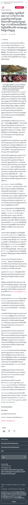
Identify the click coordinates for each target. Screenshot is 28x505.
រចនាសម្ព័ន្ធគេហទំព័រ (21, 489)
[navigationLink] (3, 7)
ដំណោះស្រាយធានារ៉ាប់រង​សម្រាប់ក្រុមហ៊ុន (10, 447)
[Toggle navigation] (26, 7)
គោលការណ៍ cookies (7, 497)
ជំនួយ (2, 451)
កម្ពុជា (3, 457)
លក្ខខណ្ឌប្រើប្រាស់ (4, 489)
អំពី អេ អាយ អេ (4, 439)
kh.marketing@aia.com (19, 291)
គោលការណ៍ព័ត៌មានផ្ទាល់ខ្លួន (12, 489)
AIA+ (11, 3)
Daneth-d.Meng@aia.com (8, 421)
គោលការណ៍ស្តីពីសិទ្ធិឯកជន (19, 497)
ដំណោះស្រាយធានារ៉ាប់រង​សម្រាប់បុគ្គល (9, 443)
